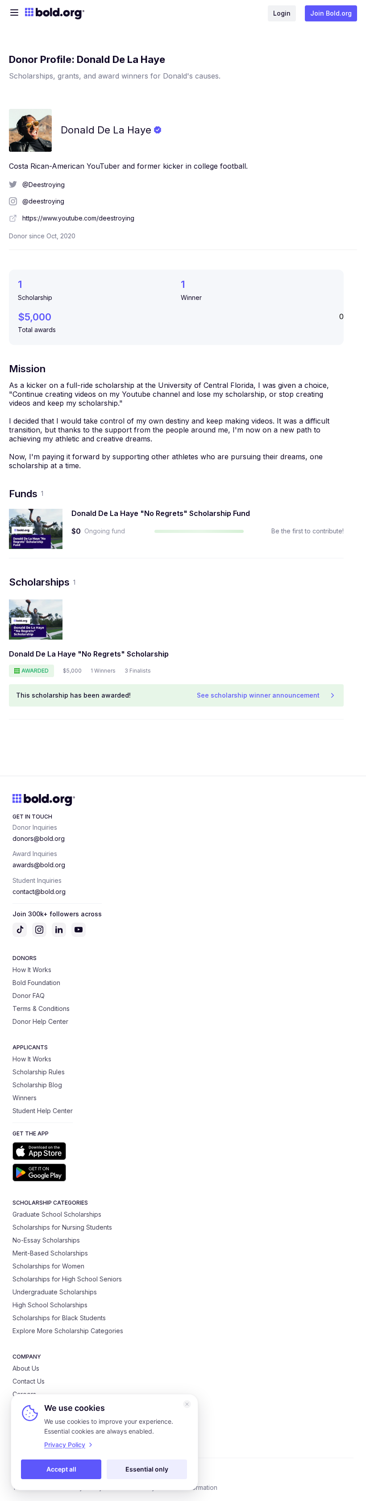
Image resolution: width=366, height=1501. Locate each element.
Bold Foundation (36, 982)
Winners (24, 1098)
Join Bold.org (331, 13)
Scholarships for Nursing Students (62, 1227)
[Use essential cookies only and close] (187, 1404)
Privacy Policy (64, 1444)
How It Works (31, 969)
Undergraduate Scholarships (54, 1292)
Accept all (61, 1469)
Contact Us (28, 1381)
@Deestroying (43, 184)
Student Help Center (42, 1110)
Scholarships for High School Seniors (67, 1279)
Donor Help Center (40, 1021)
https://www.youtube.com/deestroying (78, 218)
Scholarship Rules (38, 1072)
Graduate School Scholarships (56, 1214)
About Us (25, 1368)
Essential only (146, 1469)
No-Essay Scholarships (46, 1240)
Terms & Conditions (41, 1008)
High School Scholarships (49, 1305)
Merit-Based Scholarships (50, 1253)
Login (282, 13)
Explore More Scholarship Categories (67, 1331)
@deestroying (43, 201)
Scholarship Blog (37, 1085)
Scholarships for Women (48, 1266)
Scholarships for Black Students (59, 1318)
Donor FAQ (28, 995)
